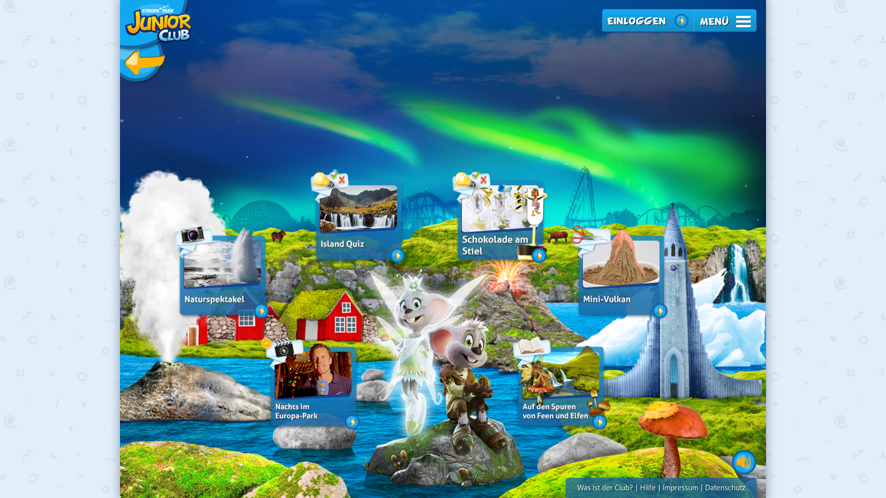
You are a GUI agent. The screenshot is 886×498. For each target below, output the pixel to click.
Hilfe (648, 487)
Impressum (680, 487)
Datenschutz (725, 487)
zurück (156, 42)
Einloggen (636, 21)
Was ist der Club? (605, 487)
